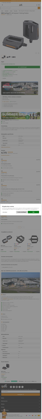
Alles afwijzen (5, 212)
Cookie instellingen (21, 212)
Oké (33, 212)
